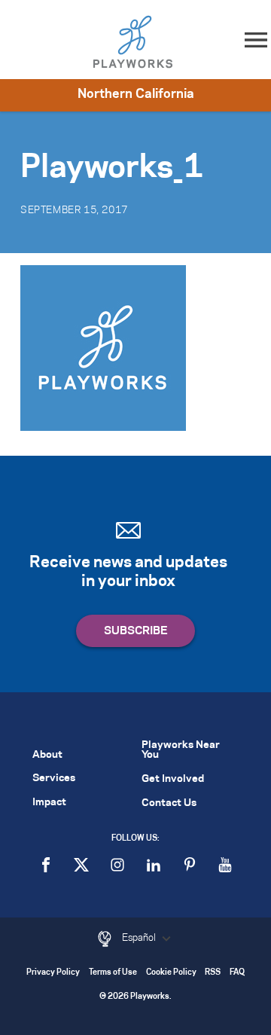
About (47, 755)
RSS (213, 972)
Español (140, 937)
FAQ (237, 972)
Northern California (136, 94)
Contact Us (169, 803)
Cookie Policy (171, 972)
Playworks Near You (181, 750)
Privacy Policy (53, 972)
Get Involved (173, 779)
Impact (49, 803)
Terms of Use (113, 972)
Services (53, 778)
